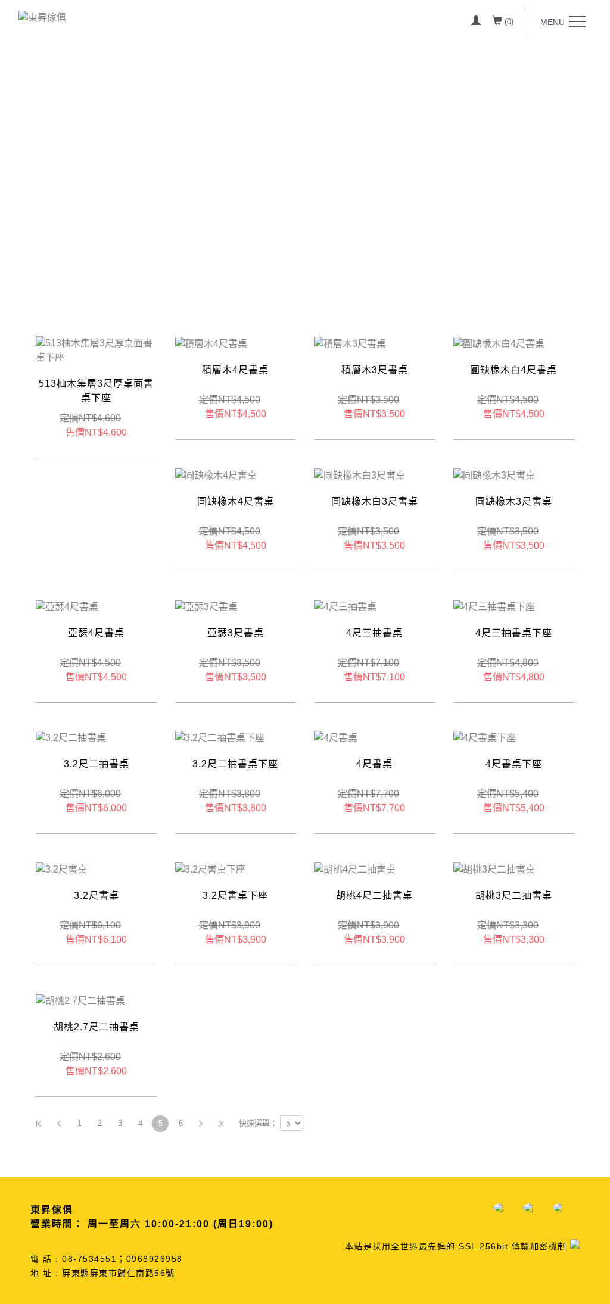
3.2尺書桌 (96, 895)
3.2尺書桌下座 (235, 895)
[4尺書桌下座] (484, 738)
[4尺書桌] (335, 738)
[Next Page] (200, 1123)
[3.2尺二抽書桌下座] (219, 738)
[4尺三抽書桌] (345, 606)
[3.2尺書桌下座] (210, 869)
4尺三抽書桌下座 (513, 633)
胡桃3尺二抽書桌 (513, 895)
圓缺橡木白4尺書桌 (513, 370)
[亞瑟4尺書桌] (67, 606)
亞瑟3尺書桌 (235, 633)
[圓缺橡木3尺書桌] (494, 475)
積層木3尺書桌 (374, 370)
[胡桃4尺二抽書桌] (355, 869)
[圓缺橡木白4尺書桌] (498, 343)
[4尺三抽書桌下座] (494, 606)
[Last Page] (221, 1123)
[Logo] (42, 17)
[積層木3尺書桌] (350, 343)
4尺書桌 (374, 764)
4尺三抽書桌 (374, 633)
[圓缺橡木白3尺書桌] (359, 475)
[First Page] (38, 1123)
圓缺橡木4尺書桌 (235, 501)
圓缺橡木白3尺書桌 (374, 501)
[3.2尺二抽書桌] (71, 738)
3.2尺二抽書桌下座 (235, 764)
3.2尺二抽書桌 (96, 764)
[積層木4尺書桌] (211, 343)
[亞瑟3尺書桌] (206, 606)
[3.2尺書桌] (61, 869)
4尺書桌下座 (513, 764)
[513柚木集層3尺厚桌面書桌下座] (96, 350)
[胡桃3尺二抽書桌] (494, 869)
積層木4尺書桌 (235, 370)
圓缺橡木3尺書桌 (513, 501)
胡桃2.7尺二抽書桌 (96, 1027)
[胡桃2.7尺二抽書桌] (80, 1000)
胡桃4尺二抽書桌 (374, 895)
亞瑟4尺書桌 (96, 633)
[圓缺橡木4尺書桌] (216, 475)
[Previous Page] (59, 1123)
